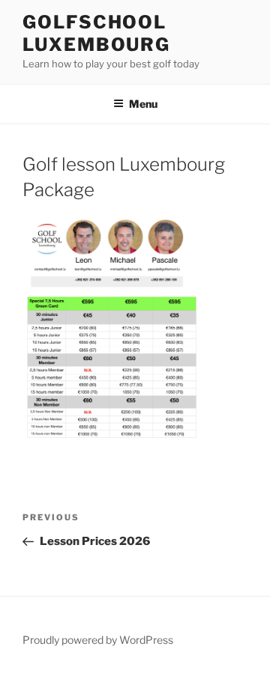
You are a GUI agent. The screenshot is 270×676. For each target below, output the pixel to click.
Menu (143, 103)
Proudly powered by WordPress (97, 639)
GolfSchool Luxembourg (96, 33)
